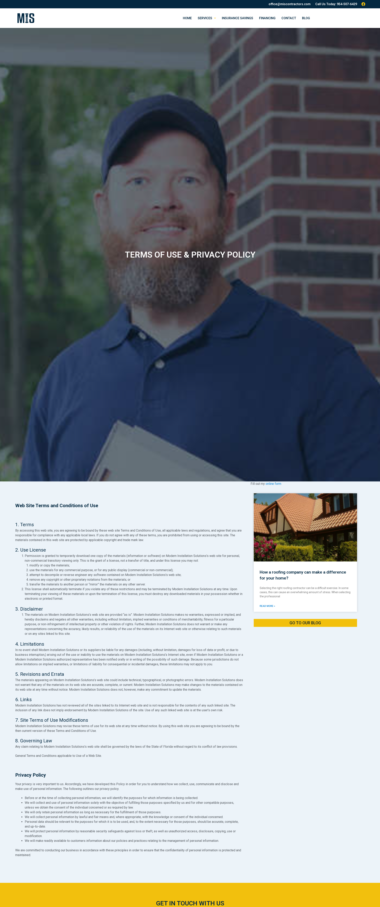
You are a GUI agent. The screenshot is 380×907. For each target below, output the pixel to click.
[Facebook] (363, 4)
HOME (187, 18)
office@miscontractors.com (290, 4)
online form (273, 484)
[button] (305, 623)
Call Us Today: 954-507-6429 (336, 4)
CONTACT (288, 18)
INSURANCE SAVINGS (237, 18)
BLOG (306, 18)
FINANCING (267, 18)
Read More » (267, 606)
